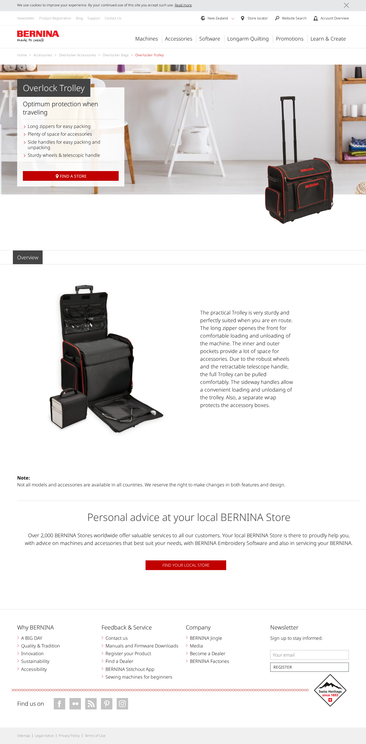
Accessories (178, 38)
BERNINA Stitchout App (130, 669)
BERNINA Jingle (206, 638)
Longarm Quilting (248, 38)
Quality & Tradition (40, 646)
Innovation (32, 653)
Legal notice (44, 735)
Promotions (289, 38)
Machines (146, 38)
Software (209, 38)
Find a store (73, 176)
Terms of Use (95, 735)
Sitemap (23, 735)
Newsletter (26, 18)
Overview (27, 257)
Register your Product (128, 653)
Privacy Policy (69, 735)
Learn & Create (328, 38)
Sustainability (35, 661)
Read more (183, 5)
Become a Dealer (207, 653)
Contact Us (113, 18)
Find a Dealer (119, 661)
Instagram (122, 703)
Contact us (117, 638)
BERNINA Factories (209, 661)
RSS (91, 703)
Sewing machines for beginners (139, 677)
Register (282, 667)
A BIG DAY (31, 638)
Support (93, 18)
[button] (232, 18)
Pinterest (106, 703)
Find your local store (186, 565)
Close (346, 5)
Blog (79, 18)
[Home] (38, 36)
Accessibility (34, 669)
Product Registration (55, 18)
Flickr (75, 703)
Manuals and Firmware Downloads (142, 646)
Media (196, 646)
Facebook (59, 703)
